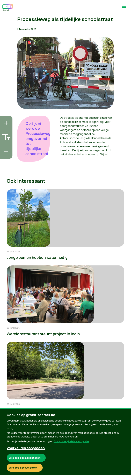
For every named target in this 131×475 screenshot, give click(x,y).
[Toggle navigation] (124, 8)
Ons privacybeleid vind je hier (71, 441)
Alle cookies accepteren (25, 458)
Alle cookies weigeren (23, 467)
